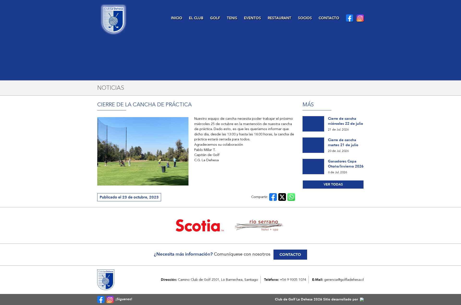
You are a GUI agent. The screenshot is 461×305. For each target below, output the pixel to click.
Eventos (252, 18)
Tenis (232, 18)
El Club (196, 18)
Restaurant (279, 18)
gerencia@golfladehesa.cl (344, 279)
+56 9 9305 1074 (293, 279)
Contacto (329, 18)
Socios (305, 18)
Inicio (176, 18)
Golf (215, 18)
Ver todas (333, 184)
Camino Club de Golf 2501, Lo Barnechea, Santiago (218, 279)
